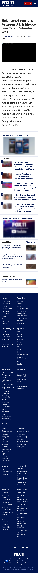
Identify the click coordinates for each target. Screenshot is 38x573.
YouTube (5, 442)
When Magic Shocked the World (6, 398)
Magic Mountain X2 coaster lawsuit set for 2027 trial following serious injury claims (13, 256)
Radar (19, 306)
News (30, 36)
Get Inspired (6, 407)
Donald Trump (22, 437)
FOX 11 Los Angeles (22, 36)
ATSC (3, 519)
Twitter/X (5, 447)
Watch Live (28, 3)
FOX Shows (6, 502)
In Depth (5, 377)
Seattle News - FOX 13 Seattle (22, 483)
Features (6, 369)
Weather (21, 298)
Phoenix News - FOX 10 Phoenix (22, 479)
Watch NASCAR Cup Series (22, 509)
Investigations (6, 412)
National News (7, 309)
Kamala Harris (22, 444)
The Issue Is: (6, 375)
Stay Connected (7, 429)
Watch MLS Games (21, 535)
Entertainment (6, 311)
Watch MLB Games (21, 505)
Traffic (19, 304)
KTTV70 (4, 423)
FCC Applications (7, 512)
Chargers (20, 334)
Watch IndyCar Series (22, 514)
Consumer (5, 314)
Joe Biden (20, 439)
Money (5, 466)
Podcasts (5, 456)
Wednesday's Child (6, 381)
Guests (4, 332)
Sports (20, 328)
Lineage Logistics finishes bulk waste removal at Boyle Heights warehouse (12, 266)
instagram (19, 547)
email (27, 547)
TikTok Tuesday (7, 347)
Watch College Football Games (22, 501)
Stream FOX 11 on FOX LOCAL (22, 376)
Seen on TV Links (7, 342)
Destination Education (6, 403)
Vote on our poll (7, 344)
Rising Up (5, 409)
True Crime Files (7, 384)
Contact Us (5, 524)
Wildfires (20, 321)
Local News (7, 242)
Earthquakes (21, 311)
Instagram (5, 437)
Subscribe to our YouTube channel (17, 218)
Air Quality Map (22, 309)
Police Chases (6, 306)
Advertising (5, 507)
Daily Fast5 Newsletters (6, 460)
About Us (6, 489)
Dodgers (20, 342)
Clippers (20, 339)
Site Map (5, 529)
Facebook (5, 434)
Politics (4, 319)
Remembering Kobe (6, 420)
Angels (19, 344)
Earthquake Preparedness (22, 315)
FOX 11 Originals (7, 372)
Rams (19, 332)
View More (30, 242)
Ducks (19, 352)
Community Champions (6, 392)
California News (7, 304)
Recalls (4, 316)
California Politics (23, 432)
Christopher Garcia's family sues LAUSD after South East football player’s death (25, 197)
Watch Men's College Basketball (21, 519)
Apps (19, 384)
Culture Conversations (7, 415)
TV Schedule (6, 500)
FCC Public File (7, 510)
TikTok (4, 439)
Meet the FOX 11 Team (7, 496)
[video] (31, 282)
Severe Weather (22, 318)
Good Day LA (8, 328)
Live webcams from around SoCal (22, 388)
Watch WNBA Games (22, 531)
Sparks (19, 364)
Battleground (21, 447)
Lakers (19, 337)
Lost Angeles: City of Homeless (8, 388)
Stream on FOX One (22, 491)
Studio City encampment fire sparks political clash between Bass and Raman (12, 247)
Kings (19, 349)
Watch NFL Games (21, 496)
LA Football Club (22, 354)
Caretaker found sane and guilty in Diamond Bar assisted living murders (24, 176)
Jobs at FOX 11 (7, 505)
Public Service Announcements (7, 516)
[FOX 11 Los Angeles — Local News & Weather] (8, 3)
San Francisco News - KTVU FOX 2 (22, 473)
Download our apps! (7, 453)
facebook (11, 547)
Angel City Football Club (21, 358)
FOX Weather (21, 323)
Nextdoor (5, 444)
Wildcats (20, 347)
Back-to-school (7, 339)
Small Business (7, 472)
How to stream (7, 449)
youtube (23, 547)
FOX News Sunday (5, 322)
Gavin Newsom (22, 442)
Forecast (20, 301)
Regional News (21, 467)
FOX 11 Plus (6, 522)
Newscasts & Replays (21, 380)
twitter (15, 547)
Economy (5, 469)
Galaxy (19, 361)
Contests (5, 493)
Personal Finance (7, 474)
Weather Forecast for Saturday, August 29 (12, 280)
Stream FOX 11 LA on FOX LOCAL (17, 135)
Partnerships (6, 527)
